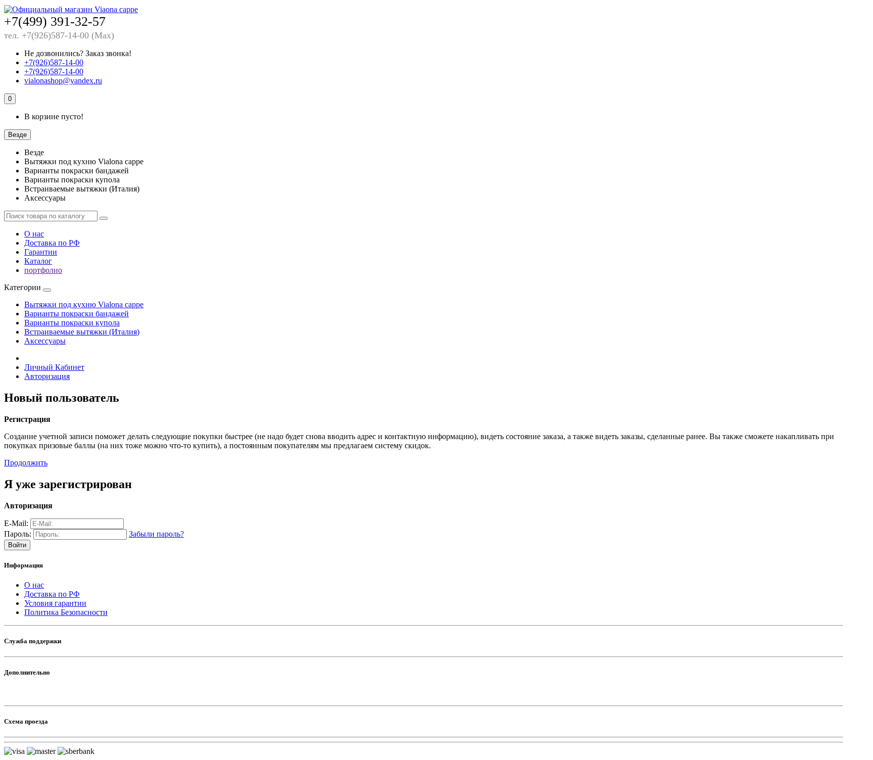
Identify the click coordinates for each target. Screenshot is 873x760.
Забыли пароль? (156, 534)
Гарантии (40, 252)
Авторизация (47, 376)
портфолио (43, 270)
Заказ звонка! (77, 53)
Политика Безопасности (66, 612)
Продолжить (25, 462)
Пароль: (17, 534)
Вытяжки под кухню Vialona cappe (83, 304)
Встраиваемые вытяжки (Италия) (81, 331)
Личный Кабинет (54, 367)
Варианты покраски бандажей (76, 313)
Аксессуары (45, 341)
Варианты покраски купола (72, 322)
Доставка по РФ (52, 243)
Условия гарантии (55, 603)
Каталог (38, 261)
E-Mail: (16, 523)
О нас (34, 233)
